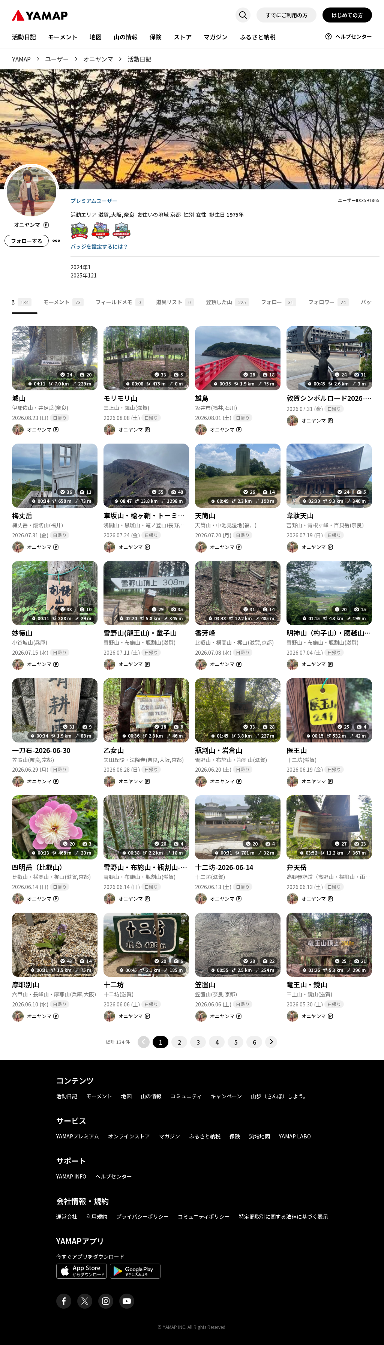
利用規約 (96, 1216)
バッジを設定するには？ (99, 246)
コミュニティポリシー (204, 1216)
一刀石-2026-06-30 (41, 750)
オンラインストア (129, 1136)
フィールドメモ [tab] (118, 302)
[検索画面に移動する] (243, 14)
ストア (183, 36)
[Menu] (56, 240)
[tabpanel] (192, 681)
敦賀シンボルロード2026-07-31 (334, 398)
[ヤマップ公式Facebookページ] (63, 1301)
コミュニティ (186, 1096)
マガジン (216, 36)
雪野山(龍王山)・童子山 (140, 632)
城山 (19, 398)
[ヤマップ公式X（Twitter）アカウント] (84, 1301)
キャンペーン (226, 1096)
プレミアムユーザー (93, 200)
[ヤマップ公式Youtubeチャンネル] (126, 1301)
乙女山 (114, 750)
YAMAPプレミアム (77, 1136)
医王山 (296, 750)
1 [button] (160, 1042)
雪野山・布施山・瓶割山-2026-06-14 (160, 867)
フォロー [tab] (277, 302)
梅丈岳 (22, 515)
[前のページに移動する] (144, 1042)
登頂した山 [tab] (226, 302)
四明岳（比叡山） (39, 867)
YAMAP (21, 58)
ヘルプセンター (353, 36)
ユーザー (57, 58)
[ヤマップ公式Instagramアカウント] (105, 1301)
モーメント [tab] (62, 302)
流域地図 (259, 1136)
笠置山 (205, 984)
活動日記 (24, 36)
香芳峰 (205, 632)
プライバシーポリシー (142, 1216)
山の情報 (126, 36)
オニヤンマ (98, 58)
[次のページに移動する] (271, 1042)
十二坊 (114, 984)
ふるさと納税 (258, 36)
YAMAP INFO (71, 1176)
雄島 (201, 398)
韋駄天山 (300, 515)
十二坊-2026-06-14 (224, 867)
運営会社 (66, 1216)
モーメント (63, 36)
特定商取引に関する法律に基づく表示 (283, 1216)
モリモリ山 (120, 398)
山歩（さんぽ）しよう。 (279, 1096)
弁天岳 (296, 867)
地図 (96, 36)
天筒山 (205, 515)
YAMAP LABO (295, 1136)
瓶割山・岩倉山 (218, 750)
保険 (156, 36)
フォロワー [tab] (327, 302)
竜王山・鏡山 (306, 984)
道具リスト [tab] (173, 302)
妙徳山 (22, 632)
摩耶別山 (25, 984)
